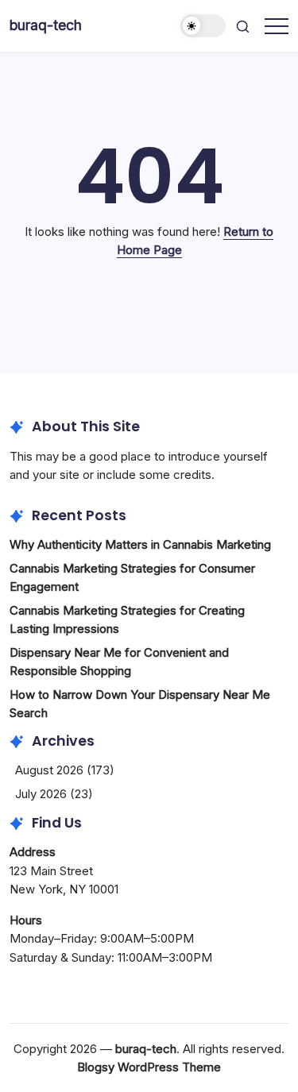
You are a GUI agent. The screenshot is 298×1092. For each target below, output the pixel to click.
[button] (203, 25)
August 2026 (49, 770)
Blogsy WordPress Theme (149, 1067)
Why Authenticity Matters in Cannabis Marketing (140, 544)
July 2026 (41, 793)
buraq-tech (46, 25)
